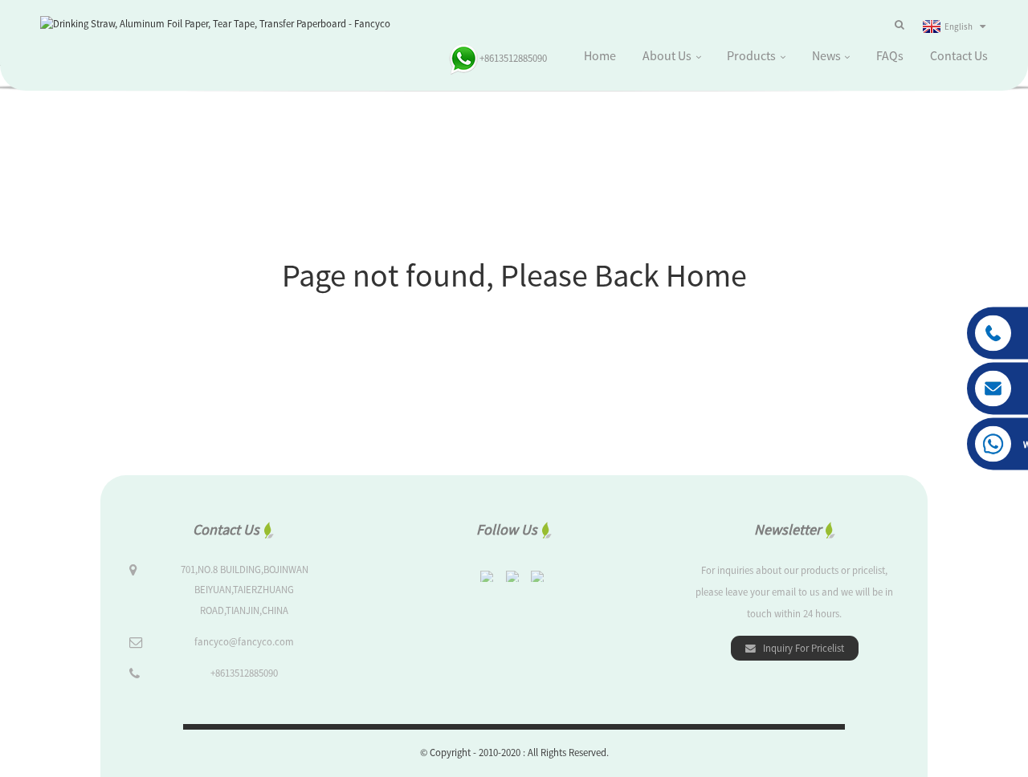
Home (600, 55)
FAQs (890, 55)
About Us (666, 55)
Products (751, 55)
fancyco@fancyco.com (244, 641)
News (826, 55)
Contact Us (959, 55)
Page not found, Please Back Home (514, 275)
